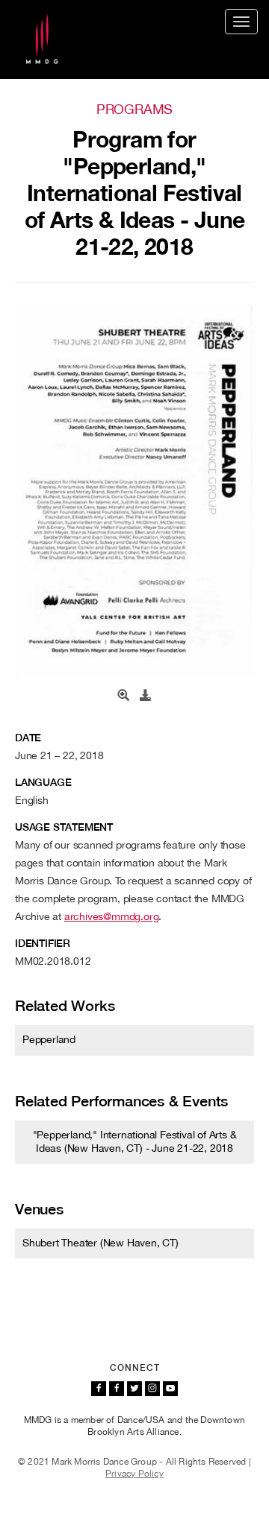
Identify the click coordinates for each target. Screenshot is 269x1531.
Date (28, 738)
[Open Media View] (123, 696)
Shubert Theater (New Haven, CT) (100, 1243)
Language (43, 782)
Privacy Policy (134, 1473)
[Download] (145, 696)
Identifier (42, 943)
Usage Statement (64, 827)
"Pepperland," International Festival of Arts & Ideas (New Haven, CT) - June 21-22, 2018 (135, 1141)
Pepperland (48, 1039)
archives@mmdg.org (111, 916)
